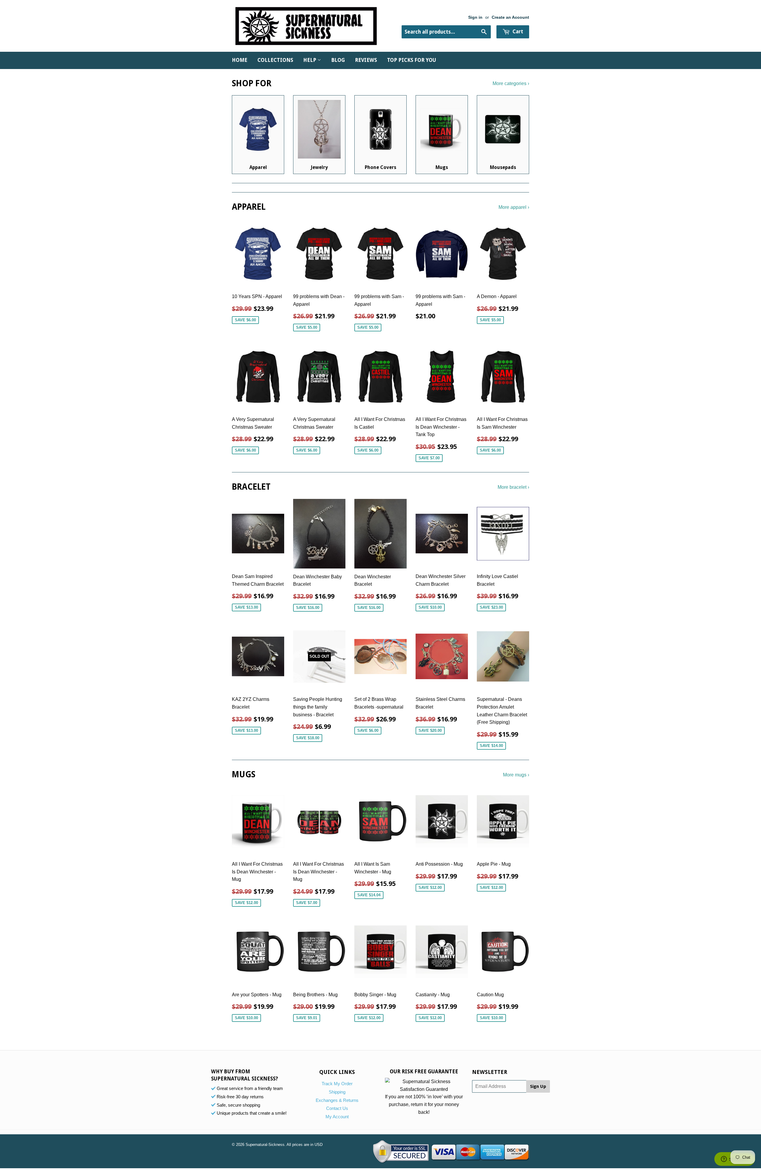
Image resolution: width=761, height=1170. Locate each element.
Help (310, 60)
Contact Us (337, 1108)
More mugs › (516, 774)
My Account (337, 1116)
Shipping (337, 1091)
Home (239, 60)
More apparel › (514, 207)
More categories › (511, 83)
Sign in (475, 17)
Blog (338, 60)
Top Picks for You (411, 60)
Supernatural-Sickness (265, 1144)
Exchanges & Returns (337, 1100)
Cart (517, 32)
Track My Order (337, 1083)
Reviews (366, 60)
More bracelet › (513, 487)
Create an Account (510, 17)
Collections (275, 60)
